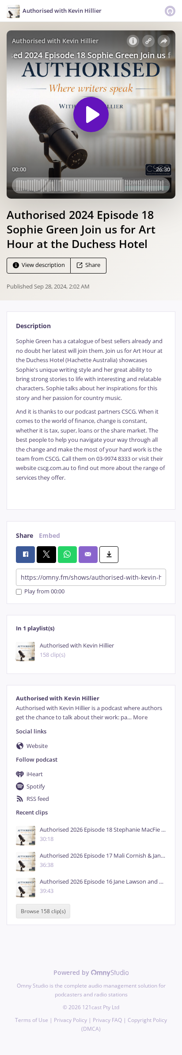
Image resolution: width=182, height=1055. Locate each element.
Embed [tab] (49, 535)
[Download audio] (108, 554)
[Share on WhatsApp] (67, 554)
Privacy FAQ (107, 1020)
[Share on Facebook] (25, 554)
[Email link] (88, 554)
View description (43, 265)
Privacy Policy (70, 1020)
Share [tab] (24, 535)
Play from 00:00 (44, 592)
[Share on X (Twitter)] (46, 554)
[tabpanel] (91, 416)
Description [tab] (33, 326)
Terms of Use (31, 1020)
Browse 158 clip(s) (43, 911)
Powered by (72, 972)
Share (92, 265)
